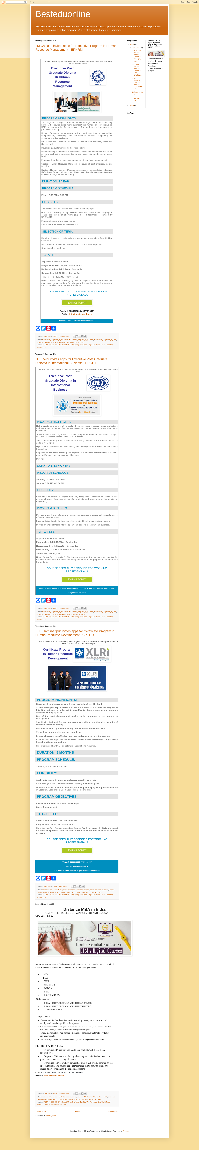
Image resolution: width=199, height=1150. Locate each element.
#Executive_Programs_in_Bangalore (55, 340)
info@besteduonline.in (80, 314)
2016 (132, 45)
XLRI (101, 892)
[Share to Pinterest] (85, 336)
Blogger (126, 1131)
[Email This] (74, 336)
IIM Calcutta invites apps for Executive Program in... (136, 56)
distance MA (81, 1097)
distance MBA (53, 892)
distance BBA (47, 1097)
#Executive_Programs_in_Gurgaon (49, 614)
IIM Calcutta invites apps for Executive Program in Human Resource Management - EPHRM (76, 47)
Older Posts (113, 1112)
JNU (60, 1099)
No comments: (64, 336)
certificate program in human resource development (71, 890)
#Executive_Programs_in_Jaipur (73, 614)
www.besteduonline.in (53, 1075)
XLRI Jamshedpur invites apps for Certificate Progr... (137, 83)
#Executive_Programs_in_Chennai (81, 340)
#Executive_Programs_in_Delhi (105, 340)
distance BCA (57, 1097)
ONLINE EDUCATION (90, 892)
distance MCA (102, 1097)
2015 (132, 106)
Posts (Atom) (51, 1116)
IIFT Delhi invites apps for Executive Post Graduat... (136, 69)
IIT (57, 1099)
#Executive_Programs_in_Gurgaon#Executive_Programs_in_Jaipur (60, 342)
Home (77, 1112)
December (136, 48)
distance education (101, 890)
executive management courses (70, 892)
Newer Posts (41, 1112)
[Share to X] (79, 336)
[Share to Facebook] (82, 336)
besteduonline (47, 890)
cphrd (92, 890)
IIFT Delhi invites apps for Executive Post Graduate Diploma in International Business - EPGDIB (71, 361)
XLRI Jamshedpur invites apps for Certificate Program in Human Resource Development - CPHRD (74, 633)
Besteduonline (62, 14)
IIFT (54, 1099)
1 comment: (63, 886)
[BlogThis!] (76, 336)
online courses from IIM (71, 1099)
